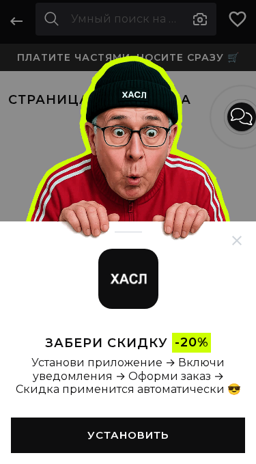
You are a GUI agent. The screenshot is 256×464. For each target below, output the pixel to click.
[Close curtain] (237, 240)
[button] (241, 117)
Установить (128, 434)
